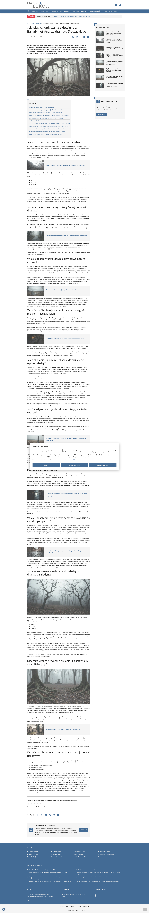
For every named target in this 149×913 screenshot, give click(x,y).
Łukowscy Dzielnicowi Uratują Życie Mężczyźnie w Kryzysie (94, 877)
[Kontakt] (116, 5)
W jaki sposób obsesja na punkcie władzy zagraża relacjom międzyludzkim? (49, 115)
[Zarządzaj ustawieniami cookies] (3, 909)
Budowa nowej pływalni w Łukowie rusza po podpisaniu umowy (95, 869)
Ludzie (115, 11)
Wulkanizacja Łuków (34, 856)
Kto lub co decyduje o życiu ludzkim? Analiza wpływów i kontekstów (67, 235)
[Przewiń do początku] (145, 909)
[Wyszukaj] (120, 5)
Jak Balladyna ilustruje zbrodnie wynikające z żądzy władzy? (45, 120)
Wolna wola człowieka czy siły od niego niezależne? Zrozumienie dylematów (66, 439)
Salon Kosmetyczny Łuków (107, 854)
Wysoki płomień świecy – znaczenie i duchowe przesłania (114, 48)
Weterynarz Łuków (34, 854)
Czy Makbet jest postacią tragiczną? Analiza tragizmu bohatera (65, 339)
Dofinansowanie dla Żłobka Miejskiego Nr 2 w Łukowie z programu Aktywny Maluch (99, 873)
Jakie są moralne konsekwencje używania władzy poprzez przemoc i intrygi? (49, 123)
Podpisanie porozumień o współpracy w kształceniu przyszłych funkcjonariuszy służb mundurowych (50, 877)
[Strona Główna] (28, 11)
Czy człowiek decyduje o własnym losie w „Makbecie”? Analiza (65, 165)
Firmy (47, 11)
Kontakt (63, 896)
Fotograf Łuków (57, 854)
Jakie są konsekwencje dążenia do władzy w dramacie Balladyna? (46, 129)
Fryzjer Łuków (80, 854)
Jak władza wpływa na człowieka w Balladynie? (41, 107)
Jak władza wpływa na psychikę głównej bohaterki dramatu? (45, 110)
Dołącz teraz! (101, 114)
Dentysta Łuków (33, 851)
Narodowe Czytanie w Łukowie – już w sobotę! (42, 869)
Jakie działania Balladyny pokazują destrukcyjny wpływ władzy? (46, 118)
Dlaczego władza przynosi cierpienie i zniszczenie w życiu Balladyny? (47, 131)
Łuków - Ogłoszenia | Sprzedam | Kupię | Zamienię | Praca (72, 16)
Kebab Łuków (103, 856)
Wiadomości (34, 11)
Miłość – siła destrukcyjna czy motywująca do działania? (63, 729)
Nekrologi (76, 11)
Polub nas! (84, 830)
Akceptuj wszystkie (102, 465)
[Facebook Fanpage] (111, 5)
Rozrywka (38, 23)
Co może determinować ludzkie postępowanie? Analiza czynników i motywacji (66, 495)
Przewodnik (108, 11)
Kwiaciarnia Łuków (105, 851)
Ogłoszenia (54, 11)
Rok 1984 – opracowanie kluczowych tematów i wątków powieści (114, 55)
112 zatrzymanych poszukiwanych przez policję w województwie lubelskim (98, 881)
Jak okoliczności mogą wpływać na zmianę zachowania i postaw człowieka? (65, 552)
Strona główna (30, 23)
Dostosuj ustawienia (74, 465)
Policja (42, 11)
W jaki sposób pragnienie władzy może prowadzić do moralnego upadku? (48, 126)
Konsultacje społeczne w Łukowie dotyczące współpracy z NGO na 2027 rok (50, 881)
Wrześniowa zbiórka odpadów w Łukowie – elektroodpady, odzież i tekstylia (49, 872)
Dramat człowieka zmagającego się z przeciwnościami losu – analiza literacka (67, 291)
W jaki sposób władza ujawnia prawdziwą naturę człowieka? (45, 112)
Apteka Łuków (57, 851)
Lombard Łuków (80, 851)
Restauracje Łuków (81, 856)
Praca (61, 11)
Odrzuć (46, 465)
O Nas (67, 906)
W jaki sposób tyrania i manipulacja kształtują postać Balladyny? (46, 134)
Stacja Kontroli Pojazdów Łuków (61, 856)
